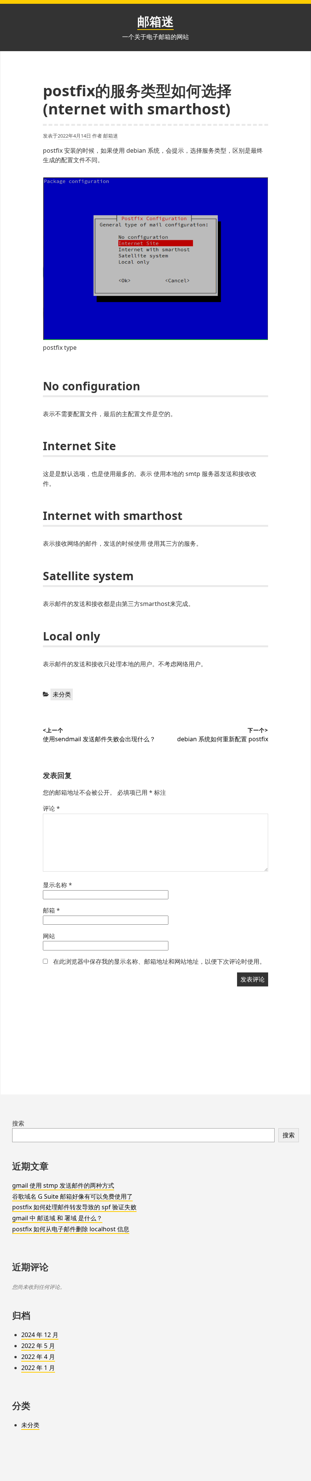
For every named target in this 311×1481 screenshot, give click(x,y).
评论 (51, 808)
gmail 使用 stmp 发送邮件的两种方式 (63, 1185)
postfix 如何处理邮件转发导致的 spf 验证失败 (74, 1207)
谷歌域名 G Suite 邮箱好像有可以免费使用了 (72, 1196)
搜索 (18, 1123)
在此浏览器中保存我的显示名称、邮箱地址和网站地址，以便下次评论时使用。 (159, 961)
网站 (49, 936)
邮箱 (51, 910)
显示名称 (57, 885)
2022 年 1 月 (38, 1368)
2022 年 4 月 (38, 1357)
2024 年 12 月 (39, 1335)
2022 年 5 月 (38, 1346)
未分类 (62, 694)
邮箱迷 (155, 21)
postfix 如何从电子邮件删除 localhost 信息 (70, 1229)
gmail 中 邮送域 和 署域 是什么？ (57, 1218)
